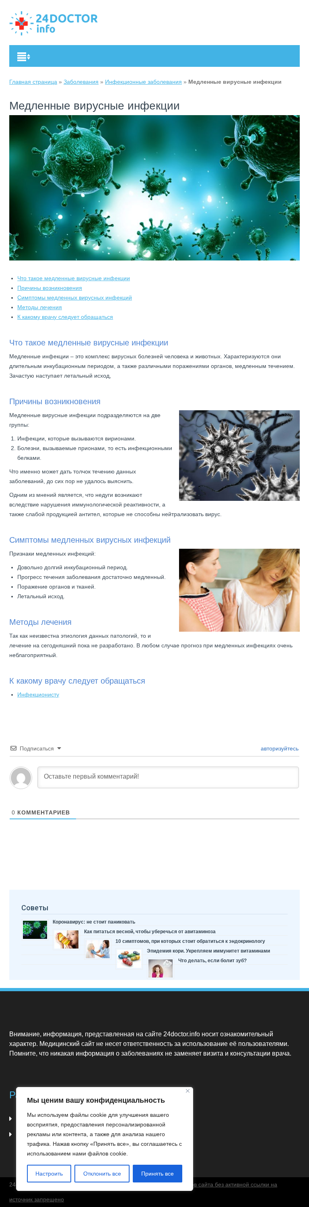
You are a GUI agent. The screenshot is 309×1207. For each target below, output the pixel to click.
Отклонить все (102, 1173)
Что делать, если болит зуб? (212, 960)
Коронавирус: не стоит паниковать (94, 922)
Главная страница (33, 82)
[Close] (188, 1091)
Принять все (157, 1173)
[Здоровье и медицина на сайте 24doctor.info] (53, 23)
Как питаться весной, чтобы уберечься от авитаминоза (150, 931)
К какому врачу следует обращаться (65, 317)
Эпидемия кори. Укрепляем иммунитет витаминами (208, 951)
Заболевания (81, 82)
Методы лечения (39, 307)
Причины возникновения (49, 288)
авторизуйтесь (279, 748)
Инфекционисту (38, 694)
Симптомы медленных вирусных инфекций (74, 297)
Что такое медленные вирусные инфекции (73, 278)
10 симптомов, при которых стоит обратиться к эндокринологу (190, 941)
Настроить (49, 1173)
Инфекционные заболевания (143, 82)
